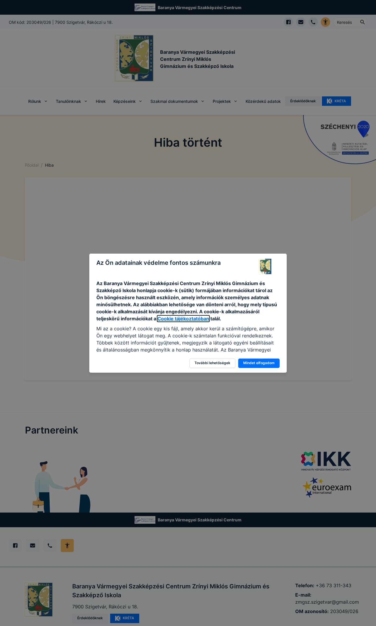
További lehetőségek (212, 363)
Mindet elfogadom (259, 363)
